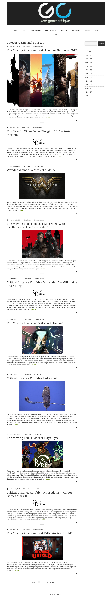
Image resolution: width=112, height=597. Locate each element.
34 (47, 582)
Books (96, 30)
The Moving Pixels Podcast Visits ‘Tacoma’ (35, 323)
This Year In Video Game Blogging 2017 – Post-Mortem (38, 133)
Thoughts (87, 30)
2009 (89, 92)
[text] (8, 46)
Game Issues (76, 30)
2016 (89, 66)
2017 (89, 62)
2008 (89, 96)
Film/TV (56, 34)
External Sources (50, 30)
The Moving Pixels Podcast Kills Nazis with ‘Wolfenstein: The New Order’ (36, 225)
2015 (89, 70)
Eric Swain (26, 46)
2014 (89, 74)
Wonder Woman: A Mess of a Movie (31, 170)
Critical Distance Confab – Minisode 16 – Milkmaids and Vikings (42, 284)
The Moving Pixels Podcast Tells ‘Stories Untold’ (39, 533)
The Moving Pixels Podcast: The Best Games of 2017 (42, 50)
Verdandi (59, 594)
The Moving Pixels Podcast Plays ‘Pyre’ (33, 438)
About (23, 30)
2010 (89, 88)
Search (101, 43)
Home (15, 30)
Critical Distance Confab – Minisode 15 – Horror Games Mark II (39, 494)
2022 (89, 55)
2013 (89, 77)
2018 (89, 59)
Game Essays (64, 30)
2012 (89, 81)
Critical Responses (35, 30)
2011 (89, 85)
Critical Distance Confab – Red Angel (32, 378)
